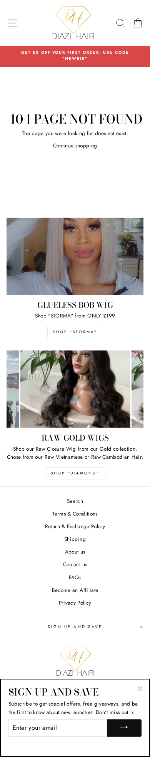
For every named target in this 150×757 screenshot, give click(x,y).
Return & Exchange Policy (75, 526)
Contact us (75, 564)
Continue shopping (75, 145)
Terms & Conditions (74, 513)
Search (75, 501)
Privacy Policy (75, 603)
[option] (75, 56)
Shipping (75, 539)
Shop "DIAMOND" (75, 473)
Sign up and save (75, 627)
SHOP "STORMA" (75, 332)
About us (75, 551)
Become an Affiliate (75, 590)
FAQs (75, 577)
